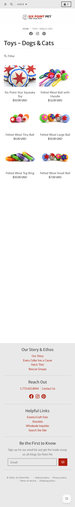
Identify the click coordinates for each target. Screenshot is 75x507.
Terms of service (28, 480)
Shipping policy (47, 480)
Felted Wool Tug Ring (20, 173)
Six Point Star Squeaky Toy (20, 94)
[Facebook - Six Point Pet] (30, 33)
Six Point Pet (22, 477)
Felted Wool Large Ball (55, 134)
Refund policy (42, 477)
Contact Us (48, 388)
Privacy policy (60, 477)
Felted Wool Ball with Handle (55, 94)
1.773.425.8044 (29, 388)
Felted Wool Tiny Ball (20, 134)
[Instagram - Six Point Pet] (37, 33)
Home (25, 28)
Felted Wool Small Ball (55, 173)
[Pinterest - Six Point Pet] (44, 33)
